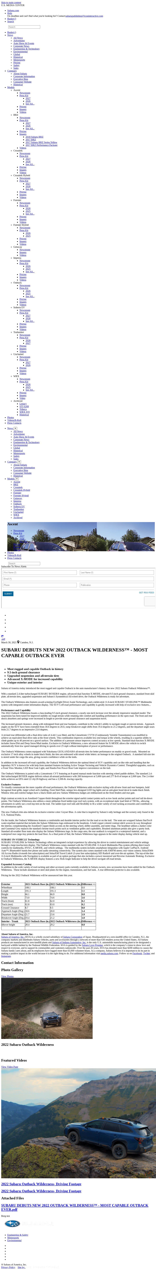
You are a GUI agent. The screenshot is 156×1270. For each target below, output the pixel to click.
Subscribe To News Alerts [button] (13, 566)
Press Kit (24, 95)
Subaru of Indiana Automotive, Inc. (69, 942)
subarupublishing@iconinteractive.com (84, 16)
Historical (18, 57)
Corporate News (21, 46)
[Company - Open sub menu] (19, 462)
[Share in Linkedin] (9, 615)
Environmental (20, 51)
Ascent (16, 481)
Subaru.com (13, 10)
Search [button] (10, 21)
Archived (17, 517)
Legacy (23, 403)
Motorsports (19, 60)
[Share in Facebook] (9, 619)
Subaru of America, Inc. (13, 937)
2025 (28, 211)
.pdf (3, 639)
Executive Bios (20, 79)
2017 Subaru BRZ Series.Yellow (41, 142)
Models (10, 87)
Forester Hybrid (21, 495)
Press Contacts (14, 423)
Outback (17, 503)
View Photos (7, 976)
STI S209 (24, 406)
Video (22, 398)
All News (18, 38)
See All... (30, 104)
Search (4, 27)
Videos (23, 112)
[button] (2, 636)
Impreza (17, 501)
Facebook (137, 953)
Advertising (19, 40)
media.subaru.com (109, 953)
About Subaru (20, 73)
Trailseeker (18, 509)
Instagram (6, 956)
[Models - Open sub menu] (17, 478)
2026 (28, 101)
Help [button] (9, 13)
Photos (10, 417)
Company (12, 71)
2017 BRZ (31, 139)
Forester (17, 492)
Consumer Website (22, 82)
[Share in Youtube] (9, 623)
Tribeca (23, 409)
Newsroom (25, 93)
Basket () (11, 18)
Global (16, 54)
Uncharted (18, 512)
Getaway (17, 498)
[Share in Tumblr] (8, 627)
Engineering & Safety (17, 1235)
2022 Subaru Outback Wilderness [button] (27, 1045)
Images (23, 109)
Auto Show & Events (23, 43)
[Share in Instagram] (9, 631)
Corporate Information (24, 76)
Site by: (22, 1267)
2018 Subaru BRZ (34, 137)
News (10, 35)
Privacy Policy (8, 1267)
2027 (28, 98)
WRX (16, 515)
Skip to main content (11, 2)
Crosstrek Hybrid (21, 490)
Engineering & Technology (26, 49)
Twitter (146, 953)
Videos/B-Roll (14, 420)
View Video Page (9, 1067)
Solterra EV (19, 506)
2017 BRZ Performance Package (41, 145)
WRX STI (25, 412)
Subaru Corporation (72, 937)
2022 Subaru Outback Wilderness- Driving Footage (41, 1184)
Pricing (16, 62)
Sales (15, 68)
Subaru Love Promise (92, 945)
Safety (16, 65)
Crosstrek (18, 487)
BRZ (15, 484)
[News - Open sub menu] (15, 428)
